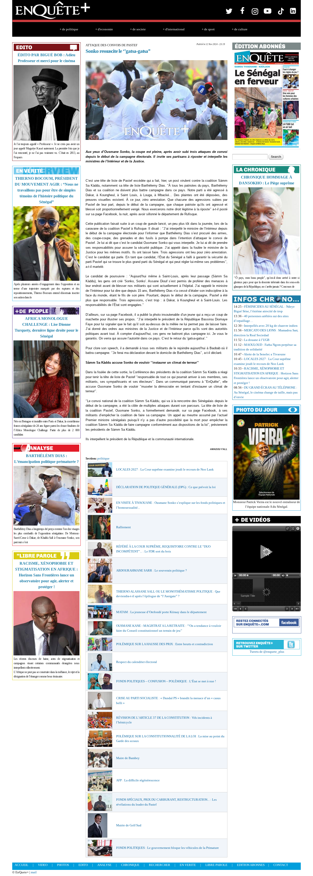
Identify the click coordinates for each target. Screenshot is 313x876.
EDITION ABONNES (251, 865)
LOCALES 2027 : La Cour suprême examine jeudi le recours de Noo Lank (165, 469)
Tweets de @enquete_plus (267, 651)
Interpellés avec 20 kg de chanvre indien (271, 325)
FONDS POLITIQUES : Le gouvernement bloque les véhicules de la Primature (167, 848)
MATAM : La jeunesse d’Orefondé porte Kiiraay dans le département (161, 612)
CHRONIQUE (130, 865)
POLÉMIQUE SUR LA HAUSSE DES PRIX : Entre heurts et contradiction (164, 644)
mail (34, 872)
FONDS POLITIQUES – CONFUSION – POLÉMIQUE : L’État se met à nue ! (166, 681)
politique (103, 458)
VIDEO (42, 865)
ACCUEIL (21, 865)
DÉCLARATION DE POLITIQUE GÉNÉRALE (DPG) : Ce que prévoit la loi (166, 487)
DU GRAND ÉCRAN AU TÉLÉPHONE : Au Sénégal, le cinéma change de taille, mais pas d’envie (266, 392)
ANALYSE (104, 865)
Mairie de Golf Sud (128, 825)
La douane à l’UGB (256, 340)
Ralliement (123, 527)
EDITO (83, 865)
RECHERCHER (159, 865)
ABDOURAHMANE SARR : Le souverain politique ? (151, 570)
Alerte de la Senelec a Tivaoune (265, 354)
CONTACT (280, 865)
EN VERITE (188, 865)
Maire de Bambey (128, 758)
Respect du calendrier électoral (136, 662)
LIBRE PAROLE (216, 865)
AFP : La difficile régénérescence (138, 780)
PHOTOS (63, 865)
